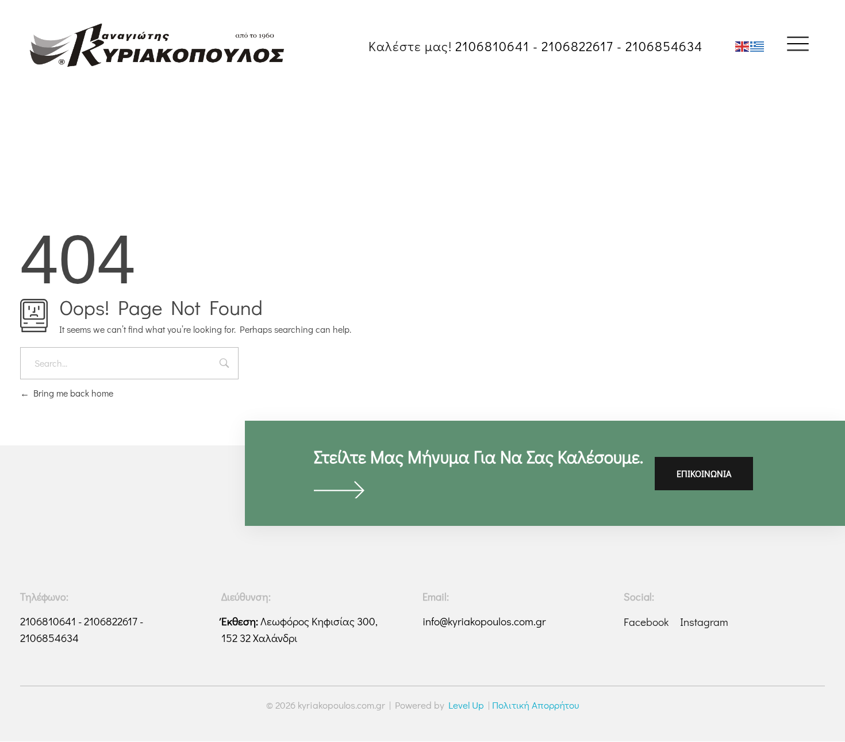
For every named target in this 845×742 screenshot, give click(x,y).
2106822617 (577, 46)
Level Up (466, 705)
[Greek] (757, 45)
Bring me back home (71, 393)
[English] (742, 45)
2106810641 (492, 46)
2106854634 (663, 46)
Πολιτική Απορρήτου (535, 705)
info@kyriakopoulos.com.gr (484, 621)
